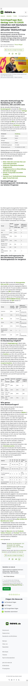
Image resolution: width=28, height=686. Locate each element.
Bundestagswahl (17, 543)
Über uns (5, 644)
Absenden (7, 589)
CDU (23, 543)
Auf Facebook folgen (10, 602)
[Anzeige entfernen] (27, 680)
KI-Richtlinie (5, 665)
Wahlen (9, 548)
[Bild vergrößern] (27, 58)
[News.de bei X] (16, 680)
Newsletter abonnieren (11, 611)
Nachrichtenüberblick (8, 658)
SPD (17, 546)
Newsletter (5, 647)
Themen (4, 655)
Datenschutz (6, 633)
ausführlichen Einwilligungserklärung (12, 585)
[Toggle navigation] (25, 12)
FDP (14, 545)
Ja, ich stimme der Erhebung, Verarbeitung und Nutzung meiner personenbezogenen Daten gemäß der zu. (13, 582)
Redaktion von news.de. (17, 552)
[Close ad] (1, 8)
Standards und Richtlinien (9, 636)
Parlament (9, 546)
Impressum (5, 630)
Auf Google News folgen (11, 608)
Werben (4, 641)
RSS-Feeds (5, 652)
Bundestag (9, 543)
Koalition (18, 545)
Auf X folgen (7, 605)
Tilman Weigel (18, 44)
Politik (14, 546)
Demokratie (10, 545)
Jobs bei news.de (7, 662)
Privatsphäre (6, 668)
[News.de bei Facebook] (14, 680)
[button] (14, 49)
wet (2, 539)
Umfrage (21, 546)
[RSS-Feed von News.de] (18, 680)
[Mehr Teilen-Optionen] (19, 53)
